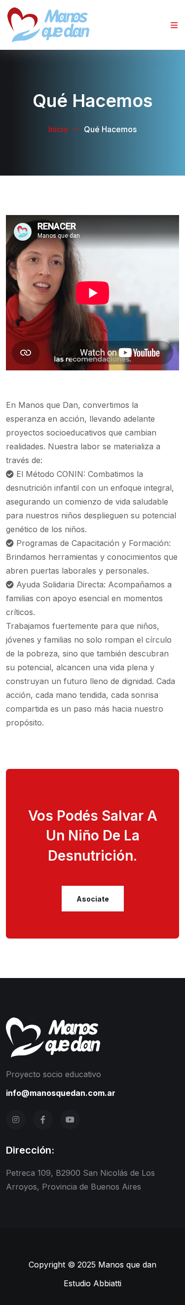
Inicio (58, 129)
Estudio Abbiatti (92, 1283)
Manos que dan (127, 1264)
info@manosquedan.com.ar (60, 1093)
